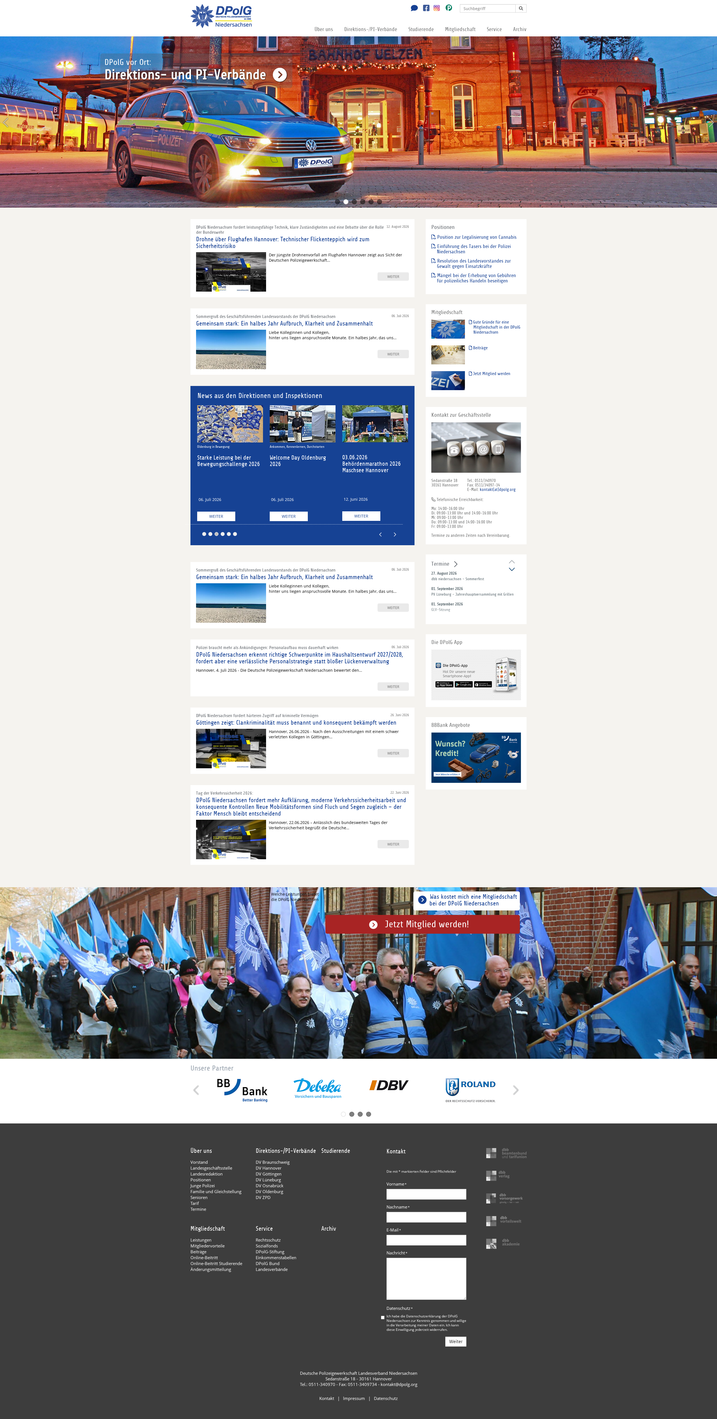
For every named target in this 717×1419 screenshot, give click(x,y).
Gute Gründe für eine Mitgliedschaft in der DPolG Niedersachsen (496, 327)
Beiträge (480, 347)
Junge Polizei (202, 1185)
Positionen (200, 1179)
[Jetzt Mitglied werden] (448, 380)
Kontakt (326, 1398)
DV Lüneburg (268, 1179)
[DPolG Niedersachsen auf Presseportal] (447, 9)
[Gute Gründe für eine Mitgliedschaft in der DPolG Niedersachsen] (448, 329)
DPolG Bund (268, 1263)
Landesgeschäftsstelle (211, 1168)
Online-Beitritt (204, 1257)
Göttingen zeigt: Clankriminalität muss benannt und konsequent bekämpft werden (296, 722)
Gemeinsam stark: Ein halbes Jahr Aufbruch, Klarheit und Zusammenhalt (284, 323)
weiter (393, 276)
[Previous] (6, 122)
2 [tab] (345, 201)
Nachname (398, 1207)
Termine (440, 564)
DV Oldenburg (269, 1191)
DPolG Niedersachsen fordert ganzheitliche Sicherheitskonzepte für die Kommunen (303, 467)
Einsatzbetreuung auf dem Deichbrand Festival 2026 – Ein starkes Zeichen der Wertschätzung (375, 467)
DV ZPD (263, 1197)
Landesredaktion (206, 1174)
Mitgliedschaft (460, 29)
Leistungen (200, 1240)
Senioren (199, 1197)
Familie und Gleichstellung (215, 1191)
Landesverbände (272, 1269)
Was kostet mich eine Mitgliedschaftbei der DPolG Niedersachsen (473, 900)
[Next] (710, 122)
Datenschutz (400, 1308)
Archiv (520, 29)
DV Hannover (268, 1168)
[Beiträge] (448, 355)
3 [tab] (354, 201)
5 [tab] (371, 201)
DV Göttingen (268, 1174)
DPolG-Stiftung (270, 1251)
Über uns (324, 29)
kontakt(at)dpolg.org (498, 489)
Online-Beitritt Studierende (216, 1263)
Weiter (217, 516)
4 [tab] (362, 201)
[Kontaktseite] (413, 8)
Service (494, 29)
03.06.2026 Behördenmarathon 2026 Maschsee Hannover (227, 464)
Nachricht (397, 1253)
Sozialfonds (267, 1246)
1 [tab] (337, 201)
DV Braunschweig (273, 1162)
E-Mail (394, 1230)
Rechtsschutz (268, 1240)
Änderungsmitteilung (210, 1269)
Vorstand (199, 1162)
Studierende (421, 29)
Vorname (397, 1184)
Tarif (194, 1203)
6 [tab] (379, 201)
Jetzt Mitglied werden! (427, 924)
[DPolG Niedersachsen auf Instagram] (434, 8)
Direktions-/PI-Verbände (370, 29)
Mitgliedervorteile (207, 1246)
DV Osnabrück (269, 1185)
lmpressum (354, 1398)
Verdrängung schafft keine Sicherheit (296, 446)
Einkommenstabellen (276, 1257)
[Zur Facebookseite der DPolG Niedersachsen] (424, 8)
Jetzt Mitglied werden (491, 373)
